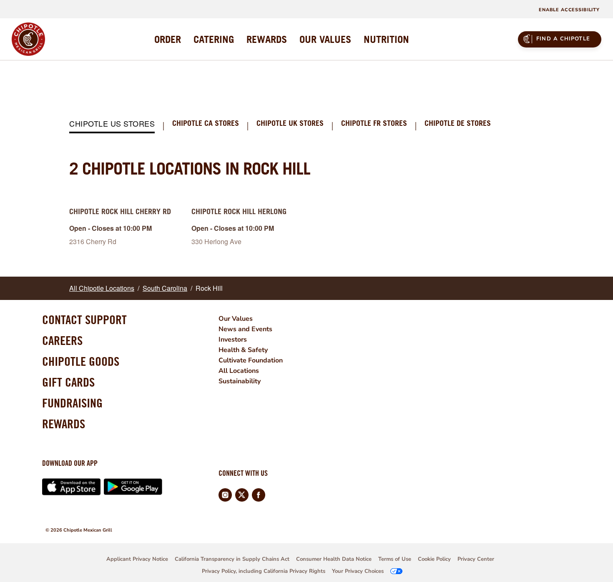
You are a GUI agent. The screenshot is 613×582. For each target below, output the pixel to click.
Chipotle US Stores (112, 124)
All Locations (239, 370)
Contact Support (84, 319)
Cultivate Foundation (251, 360)
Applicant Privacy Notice (137, 559)
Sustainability (240, 381)
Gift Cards (68, 382)
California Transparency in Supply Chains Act (232, 559)
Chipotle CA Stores (205, 123)
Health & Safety (243, 350)
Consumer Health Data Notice (334, 559)
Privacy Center (475, 559)
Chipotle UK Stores (290, 123)
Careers (62, 340)
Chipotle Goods (80, 361)
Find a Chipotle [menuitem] (563, 38)
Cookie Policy (434, 559)
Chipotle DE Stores (458, 123)
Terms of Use (394, 559)
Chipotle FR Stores (374, 123)
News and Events (245, 329)
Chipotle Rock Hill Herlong (238, 211)
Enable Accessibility (569, 10)
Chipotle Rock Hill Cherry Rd (120, 211)
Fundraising (72, 403)
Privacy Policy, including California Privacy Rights (263, 571)
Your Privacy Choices (358, 571)
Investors (233, 339)
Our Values (236, 318)
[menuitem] (167, 39)
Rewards (63, 423)
